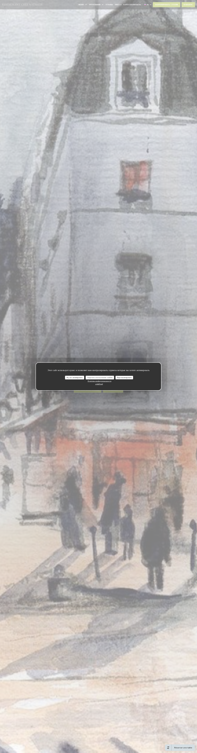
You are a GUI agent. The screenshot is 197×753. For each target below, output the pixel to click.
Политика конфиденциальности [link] (99, 381)
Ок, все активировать (74, 377)
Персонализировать (124, 377)
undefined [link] (99, 384)
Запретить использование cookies (100, 377)
